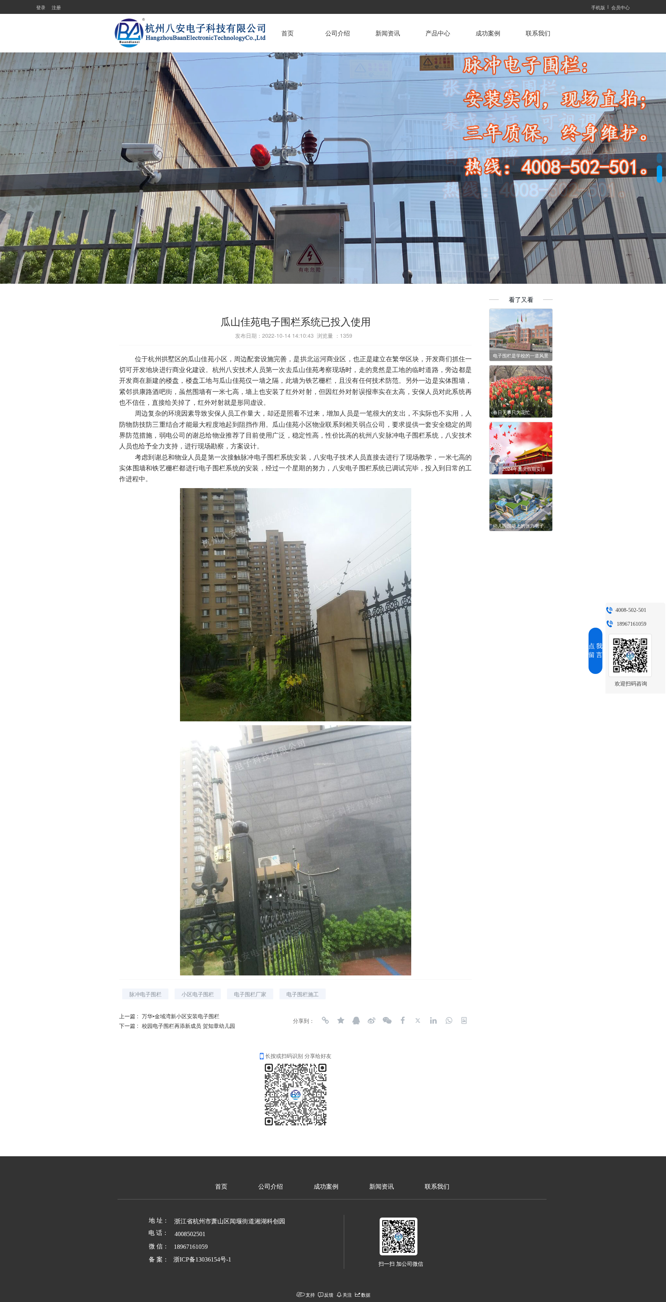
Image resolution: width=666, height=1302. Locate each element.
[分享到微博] (371, 1020)
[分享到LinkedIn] (433, 1020)
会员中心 (620, 7)
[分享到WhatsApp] (448, 1020)
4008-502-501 (631, 610)
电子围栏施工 (302, 994)
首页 (287, 33)
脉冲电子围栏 (145, 994)
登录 (40, 7)
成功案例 (488, 33)
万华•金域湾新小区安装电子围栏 (180, 1016)
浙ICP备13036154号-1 (202, 1259)
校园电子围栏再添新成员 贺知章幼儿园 (188, 1025)
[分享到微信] (387, 1020)
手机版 (598, 7)
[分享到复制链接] (325, 1020)
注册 (56, 7)
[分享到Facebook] (402, 1020)
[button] (659, 156)
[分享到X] (418, 1020)
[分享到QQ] (356, 1020)
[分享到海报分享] (464, 1020)
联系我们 (538, 33)
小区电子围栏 (198, 994)
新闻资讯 (387, 33)
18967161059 (631, 624)
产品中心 (438, 33)
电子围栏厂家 (250, 994)
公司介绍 (337, 33)
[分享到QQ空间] (341, 1020)
